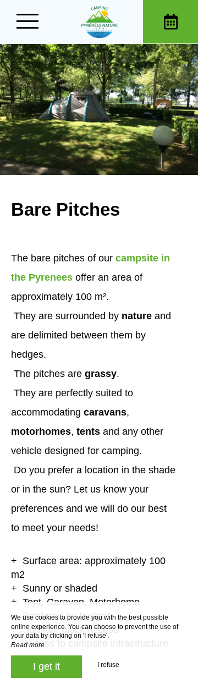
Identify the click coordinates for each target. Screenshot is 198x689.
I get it (46, 666)
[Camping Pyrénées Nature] (99, 21)
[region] (99, 432)
